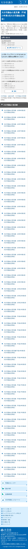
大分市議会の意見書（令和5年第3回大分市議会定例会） (14, 187)
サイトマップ (6, 524)
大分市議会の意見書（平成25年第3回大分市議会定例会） (15, 420)
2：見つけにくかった (8, 65)
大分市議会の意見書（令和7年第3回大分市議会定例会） (14, 132)
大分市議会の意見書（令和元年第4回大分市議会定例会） (15, 290)
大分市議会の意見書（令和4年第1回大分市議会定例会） (14, 228)
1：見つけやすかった (8, 63)
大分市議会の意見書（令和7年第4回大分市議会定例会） (14, 125)
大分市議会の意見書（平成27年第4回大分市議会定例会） (15, 461)
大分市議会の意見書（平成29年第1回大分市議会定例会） (15, 372)
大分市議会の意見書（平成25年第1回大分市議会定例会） (15, 379)
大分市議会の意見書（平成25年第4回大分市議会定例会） (15, 427)
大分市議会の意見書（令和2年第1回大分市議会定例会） (14, 283)
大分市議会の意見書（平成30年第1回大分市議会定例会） (15, 338)
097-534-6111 (10, 534)
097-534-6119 (20, 534)
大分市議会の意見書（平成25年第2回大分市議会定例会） (15, 475)
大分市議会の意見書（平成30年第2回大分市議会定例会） (15, 331)
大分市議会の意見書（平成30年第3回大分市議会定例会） (15, 324)
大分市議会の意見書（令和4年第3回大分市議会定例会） (14, 214)
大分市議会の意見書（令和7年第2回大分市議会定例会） (14, 139)
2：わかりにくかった (8, 76)
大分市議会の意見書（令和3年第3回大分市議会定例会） (14, 242)
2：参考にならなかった (9, 85)
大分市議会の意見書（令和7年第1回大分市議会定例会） (14, 145)
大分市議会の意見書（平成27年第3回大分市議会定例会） (15, 393)
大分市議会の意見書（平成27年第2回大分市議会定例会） (15, 413)
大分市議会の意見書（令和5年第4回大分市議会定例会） (14, 180)
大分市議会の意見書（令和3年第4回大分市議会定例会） (14, 235)
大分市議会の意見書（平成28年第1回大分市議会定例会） (15, 406)
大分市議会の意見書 (20, 96)
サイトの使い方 (7, 509)
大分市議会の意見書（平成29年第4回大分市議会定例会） (15, 345)
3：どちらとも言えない (9, 67)
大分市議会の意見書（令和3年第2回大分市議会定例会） (14, 248)
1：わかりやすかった (8, 74)
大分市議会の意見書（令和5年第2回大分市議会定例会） (14, 194)
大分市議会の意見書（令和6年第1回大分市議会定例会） (14, 173)
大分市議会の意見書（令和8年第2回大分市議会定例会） (14, 111)
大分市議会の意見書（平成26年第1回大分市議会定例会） (15, 434)
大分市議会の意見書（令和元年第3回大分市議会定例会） (15, 296)
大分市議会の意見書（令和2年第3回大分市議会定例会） (14, 269)
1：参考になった (7, 84)
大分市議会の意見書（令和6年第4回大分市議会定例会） (14, 152)
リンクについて (7, 517)
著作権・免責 (6, 519)
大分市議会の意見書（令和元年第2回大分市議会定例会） (15, 303)
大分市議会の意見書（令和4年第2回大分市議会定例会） (14, 221)
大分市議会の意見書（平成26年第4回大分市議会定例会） (15, 399)
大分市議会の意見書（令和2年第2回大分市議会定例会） (14, 276)
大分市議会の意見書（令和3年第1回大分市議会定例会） (14, 255)
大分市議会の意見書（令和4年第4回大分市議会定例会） (14, 200)
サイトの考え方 (7, 511)
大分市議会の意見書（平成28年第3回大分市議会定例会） (15, 365)
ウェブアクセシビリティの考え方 (12, 513)
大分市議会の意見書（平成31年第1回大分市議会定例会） (15, 310)
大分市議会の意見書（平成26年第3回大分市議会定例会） (15, 454)
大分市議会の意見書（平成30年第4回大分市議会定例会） (15, 317)
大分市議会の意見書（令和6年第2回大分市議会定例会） (14, 166)
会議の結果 (11, 96)
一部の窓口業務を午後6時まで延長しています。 (13, 544)
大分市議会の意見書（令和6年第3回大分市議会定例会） (14, 159)
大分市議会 (4, 96)
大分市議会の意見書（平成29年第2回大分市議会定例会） (15, 358)
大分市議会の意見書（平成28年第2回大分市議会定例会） (15, 441)
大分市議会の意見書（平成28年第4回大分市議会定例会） (15, 468)
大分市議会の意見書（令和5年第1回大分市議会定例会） (14, 207)
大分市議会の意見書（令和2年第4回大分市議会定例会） (14, 262)
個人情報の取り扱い (8, 515)
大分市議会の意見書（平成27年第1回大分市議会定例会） (15, 386)
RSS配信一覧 (6, 522)
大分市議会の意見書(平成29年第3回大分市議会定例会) (14, 351)
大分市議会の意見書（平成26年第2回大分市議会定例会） (15, 448)
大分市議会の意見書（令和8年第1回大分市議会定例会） (14, 118)
